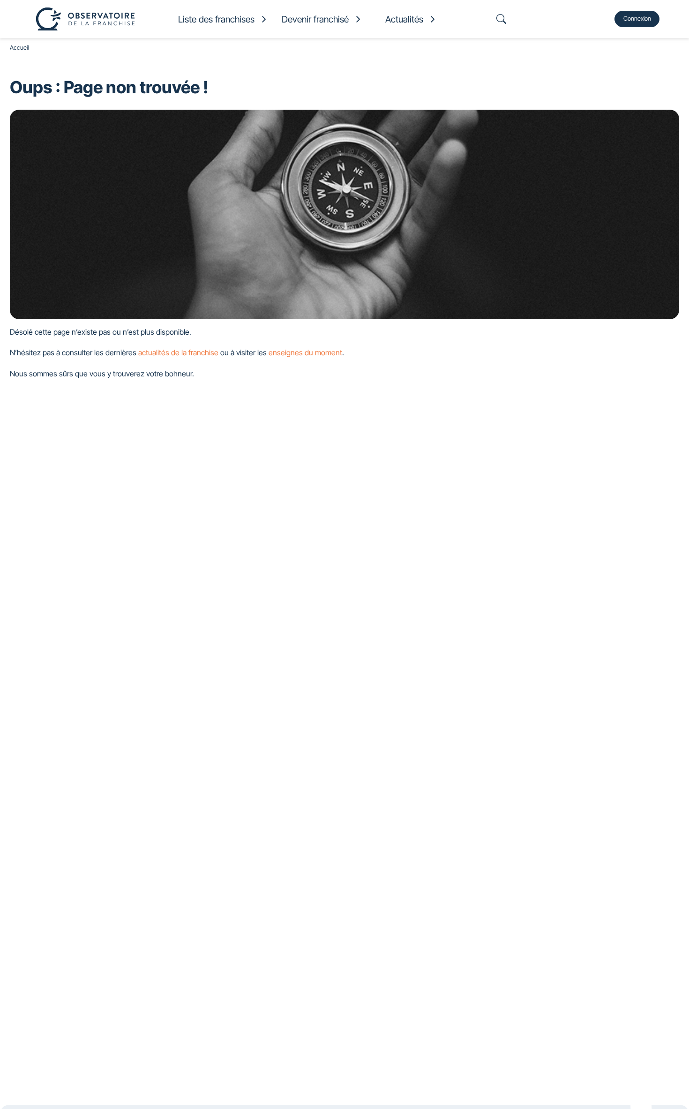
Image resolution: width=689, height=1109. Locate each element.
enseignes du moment (305, 352)
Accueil (19, 47)
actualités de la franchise (178, 352)
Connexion (637, 18)
